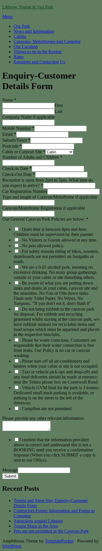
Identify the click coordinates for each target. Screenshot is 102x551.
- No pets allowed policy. (41, 245)
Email (9, 134)
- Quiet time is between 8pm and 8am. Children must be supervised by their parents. (54, 232)
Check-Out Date (18, 174)
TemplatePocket (59, 541)
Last (58, 111)
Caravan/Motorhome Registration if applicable (43, 208)
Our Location (26, 46)
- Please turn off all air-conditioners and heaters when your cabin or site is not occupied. (56, 364)
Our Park (22, 26)
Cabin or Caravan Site (23, 151)
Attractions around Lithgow (38, 520)
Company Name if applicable (28, 117)
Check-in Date (17, 168)
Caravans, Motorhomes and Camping (47, 41)
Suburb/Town (16, 140)
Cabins (20, 36)
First (59, 105)
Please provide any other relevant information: (43, 418)
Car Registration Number (24, 191)
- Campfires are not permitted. (46, 408)
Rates (19, 56)
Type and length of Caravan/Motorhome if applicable (49, 197)
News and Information (34, 31)
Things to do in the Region (37, 51)
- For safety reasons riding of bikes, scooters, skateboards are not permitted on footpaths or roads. (56, 256)
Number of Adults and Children (32, 157)
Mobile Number (18, 128)
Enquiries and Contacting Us (39, 61)
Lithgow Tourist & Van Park (27, 7)
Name (9, 100)
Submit (10, 476)
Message (10, 470)
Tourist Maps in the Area (36, 526)
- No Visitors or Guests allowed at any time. (58, 240)
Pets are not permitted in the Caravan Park (51, 531)
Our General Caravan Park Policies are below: (45, 219)
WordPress (12, 546)
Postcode (12, 146)
